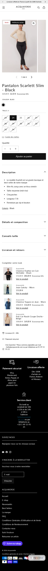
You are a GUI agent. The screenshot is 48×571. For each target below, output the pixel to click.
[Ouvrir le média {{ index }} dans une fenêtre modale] (19, 46)
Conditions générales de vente (12, 554)
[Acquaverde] (23, 7)
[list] (24, 46)
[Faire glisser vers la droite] (31, 77)
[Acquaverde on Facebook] (6, 452)
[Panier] (44, 7)
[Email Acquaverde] (3, 452)
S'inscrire (8, 481)
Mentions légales (29, 554)
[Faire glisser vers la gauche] (16, 77)
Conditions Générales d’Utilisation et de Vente (21, 520)
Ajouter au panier (24, 156)
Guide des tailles (12, 137)
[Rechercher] (38, 7)
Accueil (5, 496)
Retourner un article (10, 536)
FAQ (4, 516)
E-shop (5, 500)
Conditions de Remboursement (15, 524)
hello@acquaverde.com (24, 418)
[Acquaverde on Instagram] (10, 452)
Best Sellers (7, 508)
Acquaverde (12, 550)
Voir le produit (22, 279)
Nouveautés (7, 504)
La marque (6, 512)
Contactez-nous (8, 528)
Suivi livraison (8, 532)
